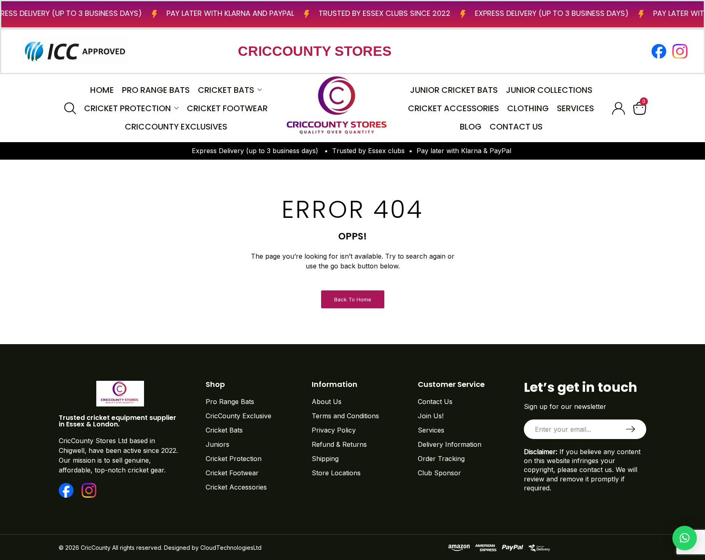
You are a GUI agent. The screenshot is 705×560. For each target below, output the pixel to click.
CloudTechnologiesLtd (231, 547)
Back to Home (352, 299)
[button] (684, 538)
